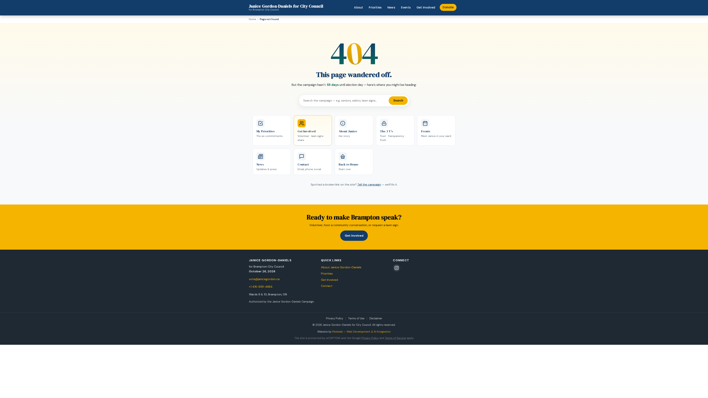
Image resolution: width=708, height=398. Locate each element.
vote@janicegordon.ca (264, 279)
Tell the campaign (369, 184)
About (358, 7)
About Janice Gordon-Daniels (341, 267)
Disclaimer (375, 318)
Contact (326, 286)
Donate (448, 7)
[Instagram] (396, 268)
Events (406, 7)
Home (252, 19)
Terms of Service (395, 338)
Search (398, 100)
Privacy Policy (334, 318)
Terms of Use (356, 318)
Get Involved (426, 7)
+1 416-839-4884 (261, 287)
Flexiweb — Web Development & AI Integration (361, 331)
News (391, 7)
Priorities (375, 7)
